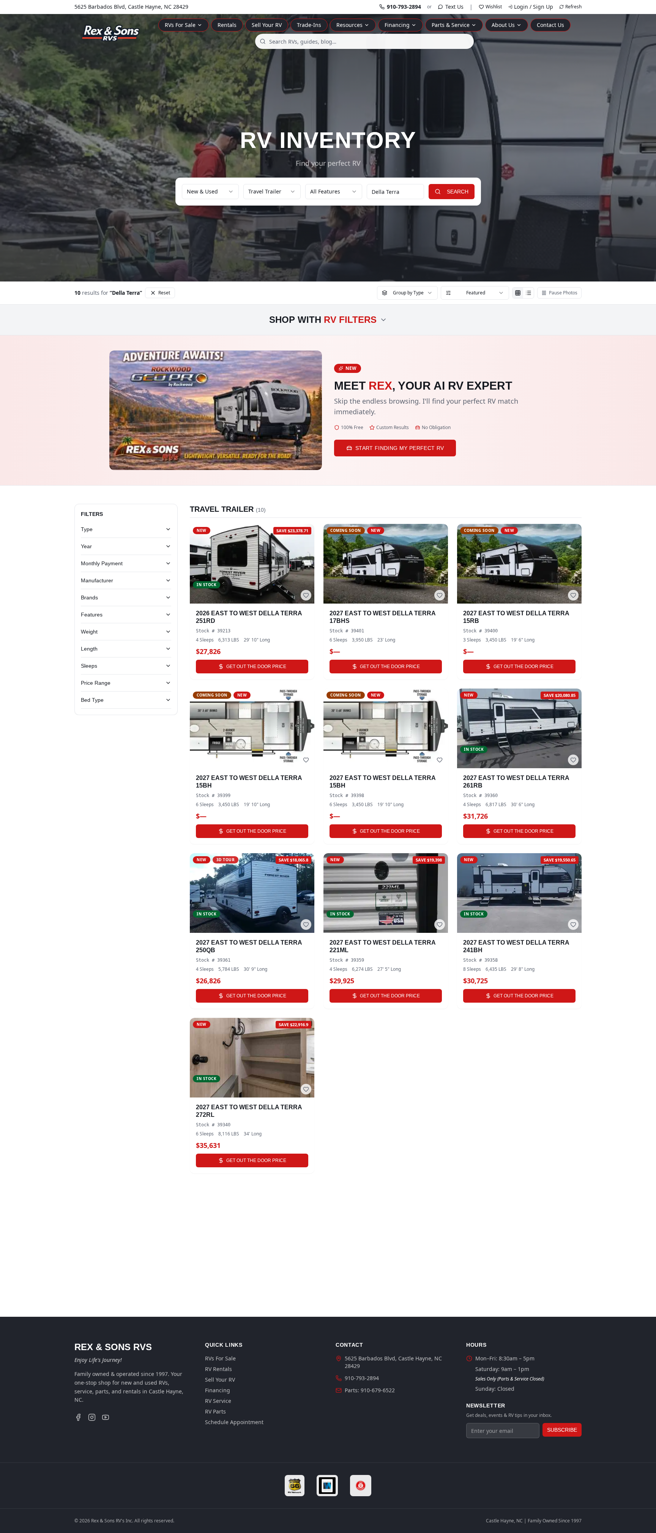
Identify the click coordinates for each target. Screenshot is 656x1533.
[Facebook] (78, 1417)
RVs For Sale (180, 24)
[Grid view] (517, 293)
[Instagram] (92, 1417)
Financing (397, 24)
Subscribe (562, 1430)
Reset (164, 292)
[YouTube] (105, 1417)
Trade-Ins (309, 24)
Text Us (454, 6)
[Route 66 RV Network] (295, 1485)
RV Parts (215, 1411)
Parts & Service (451, 24)
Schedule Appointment (234, 1422)
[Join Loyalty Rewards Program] (360, 1485)
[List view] (528, 293)
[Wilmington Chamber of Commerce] (327, 1485)
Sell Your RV (267, 24)
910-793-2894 (404, 6)
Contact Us (550, 24)
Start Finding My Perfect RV (399, 448)
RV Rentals (218, 1369)
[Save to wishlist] (306, 595)
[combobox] (364, 41)
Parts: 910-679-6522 (370, 1390)
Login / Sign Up (533, 6)
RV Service (218, 1400)
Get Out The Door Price (256, 666)
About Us (503, 24)
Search (457, 192)
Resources (349, 24)
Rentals (227, 24)
